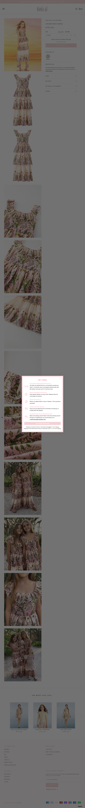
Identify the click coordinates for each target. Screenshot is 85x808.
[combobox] (80, 806)
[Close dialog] (61, 377)
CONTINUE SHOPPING (42, 423)
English (80, 806)
